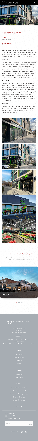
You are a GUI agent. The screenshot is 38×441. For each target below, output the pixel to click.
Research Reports (13, 418)
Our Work (19, 377)
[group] (19, 283)
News (19, 363)
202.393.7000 (19, 336)
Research (19, 360)
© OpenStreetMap (21, 343)
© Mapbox (14, 343)
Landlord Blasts (12, 416)
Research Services (19, 400)
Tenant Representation (19, 388)
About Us (19, 354)
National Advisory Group (19, 394)
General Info (11, 413)
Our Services (19, 357)
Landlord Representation (19, 391)
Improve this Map (31, 343)
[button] (10, 302)
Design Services (19, 397)
